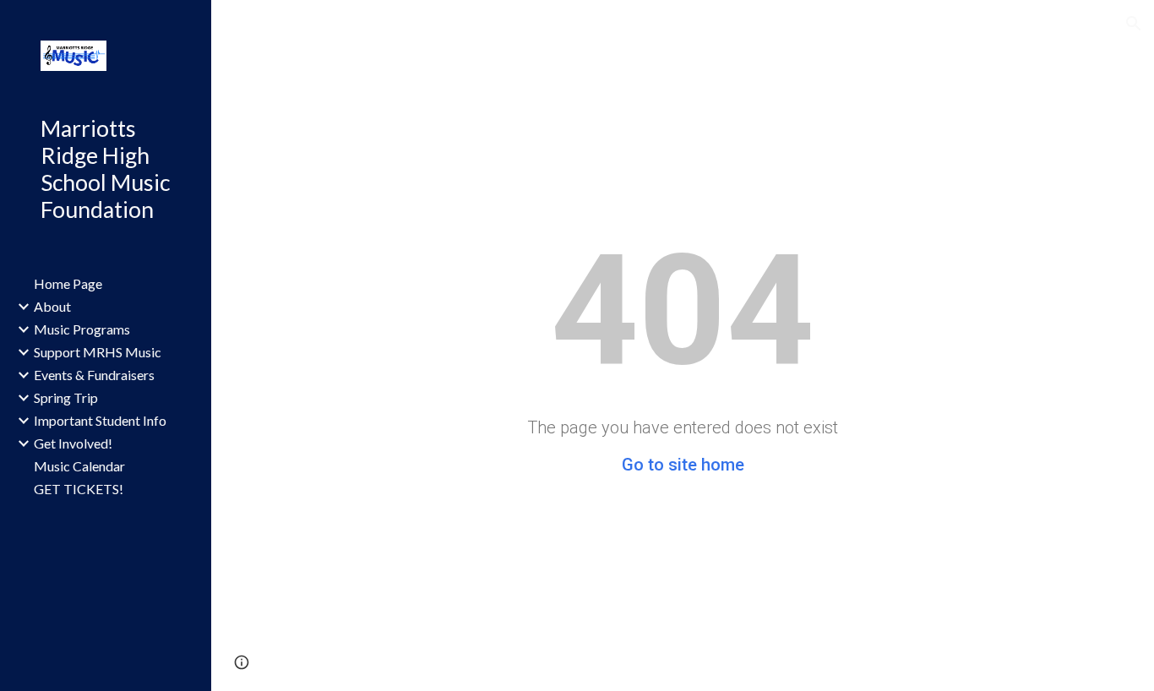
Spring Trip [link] (66, 397)
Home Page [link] (68, 283)
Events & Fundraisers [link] (94, 375)
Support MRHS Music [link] (97, 352)
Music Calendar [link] (79, 466)
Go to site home (683, 464)
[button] (1133, 23)
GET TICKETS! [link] (78, 489)
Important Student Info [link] (100, 420)
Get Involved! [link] (73, 443)
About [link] (52, 306)
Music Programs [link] (82, 329)
